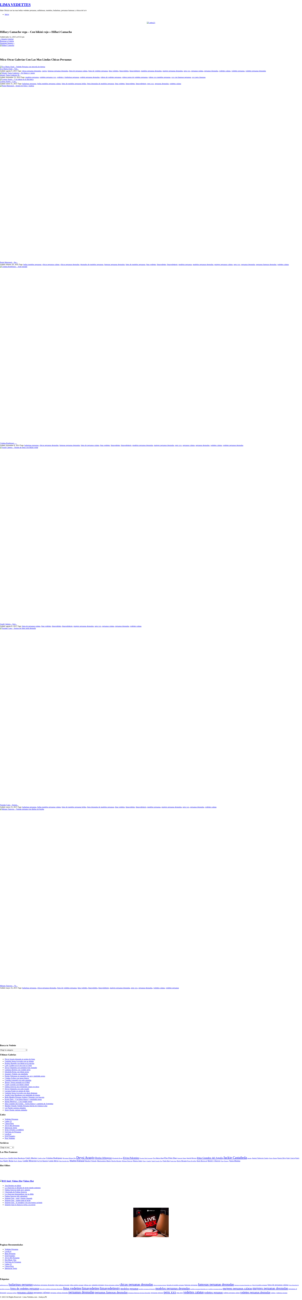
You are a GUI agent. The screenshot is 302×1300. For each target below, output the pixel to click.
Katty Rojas (8, 1161)
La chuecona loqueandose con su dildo (19, 1194)
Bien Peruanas (10, 1254)
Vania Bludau (234, 1161)
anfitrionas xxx (4, 1285)
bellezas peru (87, 1285)
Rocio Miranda (182, 1161)
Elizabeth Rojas (117, 1158)
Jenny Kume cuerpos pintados (16, 1110)
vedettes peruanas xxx (48, 77)
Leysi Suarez (42, 1161)
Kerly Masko (18, 1161)
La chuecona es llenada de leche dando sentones (23, 1188)
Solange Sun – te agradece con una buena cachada (23, 1203)
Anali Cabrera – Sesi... (8, 624)
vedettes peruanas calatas (231, 1293)
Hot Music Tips (10, 1260)
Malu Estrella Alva (64, 1161)
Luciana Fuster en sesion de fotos (17, 1091)
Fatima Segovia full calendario (16, 1196)
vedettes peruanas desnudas (255, 71)
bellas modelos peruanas (32, 265)
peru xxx (187, 71)
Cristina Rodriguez (54, 1158)
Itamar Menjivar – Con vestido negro (18, 1102)
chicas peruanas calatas (50, 265)
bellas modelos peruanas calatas (49, 84)
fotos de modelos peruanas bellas (74, 84)
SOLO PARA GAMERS (14, 1130)
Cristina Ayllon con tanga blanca (17, 1078)
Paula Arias (173, 1161)
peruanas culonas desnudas (59, 1293)
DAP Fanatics (10, 1136)
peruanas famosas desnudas (266, 265)
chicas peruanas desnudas (31, 71)
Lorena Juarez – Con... (8, 82)
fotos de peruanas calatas (78, 71)
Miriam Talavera (127, 1161)
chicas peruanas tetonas (159, 1285)
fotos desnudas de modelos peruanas (100, 84)
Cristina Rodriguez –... (8, 443)
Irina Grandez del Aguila (210, 1157)
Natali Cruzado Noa (156, 1161)
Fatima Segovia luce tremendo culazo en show (22, 1087)
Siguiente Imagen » (7, 43)
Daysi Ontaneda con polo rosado (17, 1089)
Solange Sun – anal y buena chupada (18, 1198)
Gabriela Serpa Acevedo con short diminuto (21, 1093)
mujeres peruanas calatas (223, 265)
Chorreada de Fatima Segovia (16, 1192)
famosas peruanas (190, 1285)
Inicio (7, 14)
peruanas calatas (197, 71)
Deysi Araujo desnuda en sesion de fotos (20, 1059)
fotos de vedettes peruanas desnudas (51, 1289)
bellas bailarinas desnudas (62, 1285)
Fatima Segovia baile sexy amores (17, 1190)
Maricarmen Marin (104, 1161)
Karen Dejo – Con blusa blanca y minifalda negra (23, 1099)
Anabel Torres (4, 1158)
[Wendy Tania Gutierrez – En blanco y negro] (17, 73)
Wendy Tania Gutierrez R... (10, 75)
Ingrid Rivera (191, 1158)
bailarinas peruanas (29, 84)
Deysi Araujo (85, 1157)
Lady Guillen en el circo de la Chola (18, 1066)
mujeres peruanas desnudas (173, 71)
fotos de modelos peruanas (135, 265)
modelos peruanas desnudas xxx (199, 1289)
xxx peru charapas (199, 77)
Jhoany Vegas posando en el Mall (17, 1082)
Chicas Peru (9, 1123)
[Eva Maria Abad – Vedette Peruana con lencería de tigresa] (22, 67)
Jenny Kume (273, 1158)
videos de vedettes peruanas (111, 77)
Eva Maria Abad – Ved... (9, 69)
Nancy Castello (147, 1161)
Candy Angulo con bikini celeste (17, 1085)
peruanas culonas (42, 1292)
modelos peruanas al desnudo (147, 1289)
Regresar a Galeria (7, 41)
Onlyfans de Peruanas (13, 1132)
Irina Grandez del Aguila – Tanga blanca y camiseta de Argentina (29, 1104)
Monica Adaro (137, 1161)
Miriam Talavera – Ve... (9, 986)
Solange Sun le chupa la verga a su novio (20, 1205)
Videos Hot (28, 1181)
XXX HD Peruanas (12, 1126)
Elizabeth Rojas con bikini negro (17, 1072)
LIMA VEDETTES (15, 4)
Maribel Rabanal (77, 1161)
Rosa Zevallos (191, 1161)
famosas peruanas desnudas (58, 71)
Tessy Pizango (225, 1161)
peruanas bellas (12, 1293)
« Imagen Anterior (7, 39)
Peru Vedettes (10, 1138)
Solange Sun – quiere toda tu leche (18, 1200)
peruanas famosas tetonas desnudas (139, 1293)
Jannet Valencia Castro (260, 1158)
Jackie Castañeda (235, 1157)
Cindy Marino (31, 1158)
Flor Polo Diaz (170, 1158)
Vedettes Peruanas (11, 1119)
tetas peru (179, 1293)
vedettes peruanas (238, 71)
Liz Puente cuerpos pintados (15, 1108)
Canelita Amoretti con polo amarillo (18, 1080)
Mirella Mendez (116, 1161)
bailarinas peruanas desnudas (44, 1285)
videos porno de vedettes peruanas (135, 77)
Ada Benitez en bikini (13, 1186)
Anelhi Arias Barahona (16, 1158)
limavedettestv (135, 71)
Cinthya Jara (42, 1158)
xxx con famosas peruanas (181, 77)
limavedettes (124, 71)
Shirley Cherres (214, 1161)
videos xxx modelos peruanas (159, 77)
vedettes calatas (225, 71)
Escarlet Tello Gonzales (146, 1158)
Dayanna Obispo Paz (69, 1158)
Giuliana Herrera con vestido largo (17, 1070)
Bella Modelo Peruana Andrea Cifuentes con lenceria (24, 1097)
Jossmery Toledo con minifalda (16, 1074)
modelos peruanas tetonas (215, 1289)
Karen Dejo (281, 1158)
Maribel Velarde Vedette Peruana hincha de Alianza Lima (26, 1106)
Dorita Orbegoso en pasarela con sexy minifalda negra (25, 1076)
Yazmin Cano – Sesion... (9, 805)
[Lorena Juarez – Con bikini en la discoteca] (17, 79)
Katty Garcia (290, 1158)
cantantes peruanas (98, 1285)
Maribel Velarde (91, 1161)
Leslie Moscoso (30, 1161)
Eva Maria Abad (158, 1158)
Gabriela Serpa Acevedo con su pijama (19, 1061)
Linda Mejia (53, 1161)
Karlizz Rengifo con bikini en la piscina (19, 1063)
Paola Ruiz (166, 1161)
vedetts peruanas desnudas (90, 77)
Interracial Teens (11, 1128)
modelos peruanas (32, 77)
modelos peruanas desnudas (151, 71)
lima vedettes (113, 71)
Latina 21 (8, 1121)
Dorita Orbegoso (103, 1157)
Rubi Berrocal (202, 1161)
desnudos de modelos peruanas (91, 265)
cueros (44, 71)
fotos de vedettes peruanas (98, 71)
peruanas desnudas (211, 71)
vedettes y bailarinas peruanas (68, 77)
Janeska (249, 1158)
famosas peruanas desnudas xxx (243, 1285)
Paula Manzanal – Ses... (9, 262)
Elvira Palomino (131, 1157)
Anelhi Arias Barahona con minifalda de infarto (22, 1095)
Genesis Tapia (181, 1158)
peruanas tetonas (157, 1293)
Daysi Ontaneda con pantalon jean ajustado (21, 1068)
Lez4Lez (8, 1134)
